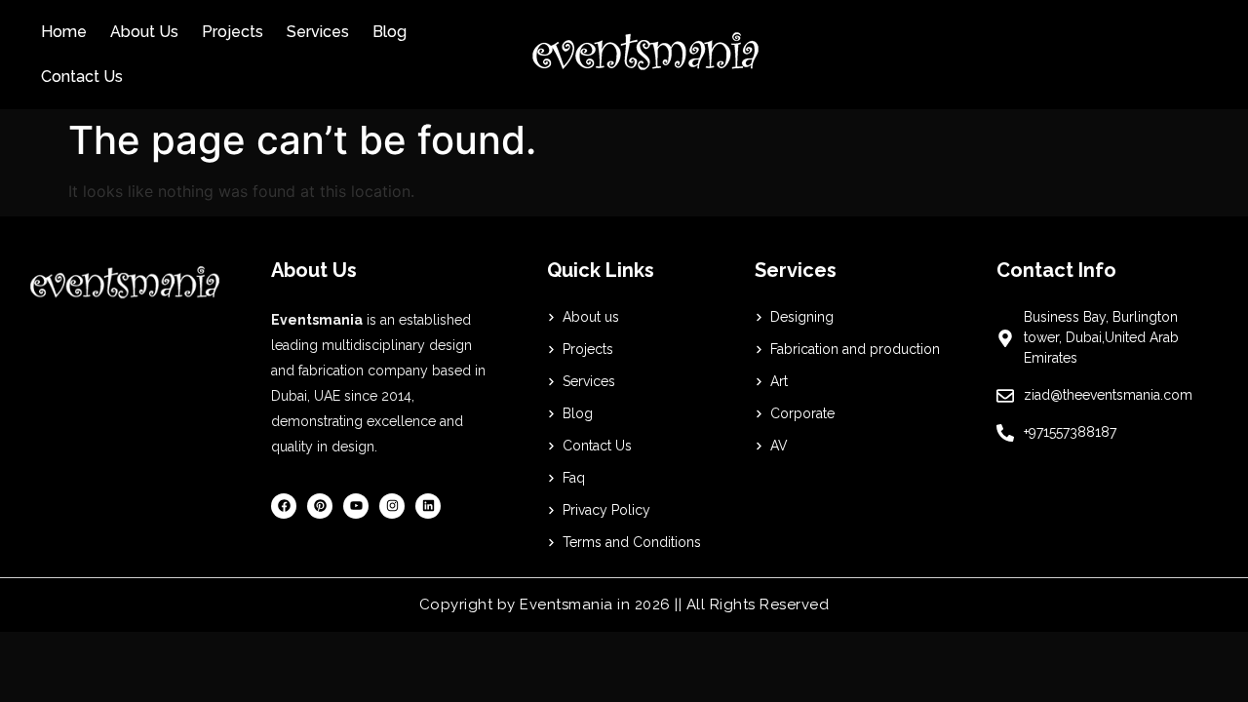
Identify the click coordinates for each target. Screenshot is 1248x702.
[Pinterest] (319, 506)
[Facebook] (283, 506)
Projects (232, 31)
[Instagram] (392, 506)
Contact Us (82, 76)
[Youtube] (356, 506)
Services (318, 31)
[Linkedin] (428, 506)
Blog (389, 31)
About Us (144, 31)
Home (64, 31)
